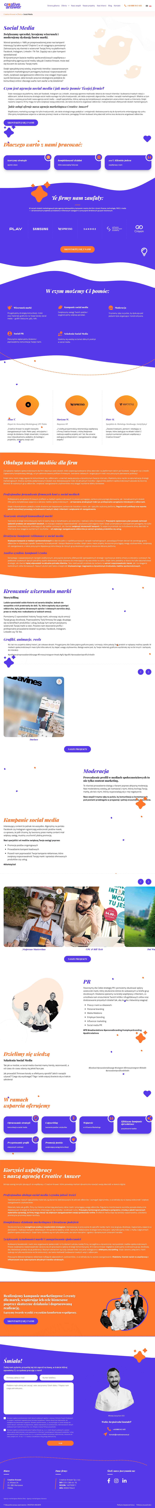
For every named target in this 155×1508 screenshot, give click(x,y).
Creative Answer (10, 14)
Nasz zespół (76, 5)
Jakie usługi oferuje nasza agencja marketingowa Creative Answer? (48, 106)
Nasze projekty (89, 5)
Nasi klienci (101, 5)
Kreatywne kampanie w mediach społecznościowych (30, 540)
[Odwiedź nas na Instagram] (116, 1482)
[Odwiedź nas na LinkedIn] (124, 1482)
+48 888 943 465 (119, 1429)
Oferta (64, 5)
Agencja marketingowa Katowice (36, 1498)
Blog (110, 5)
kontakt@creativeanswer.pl (119, 1434)
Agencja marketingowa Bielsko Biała (15, 1498)
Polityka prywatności (143, 1505)
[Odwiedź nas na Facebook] (108, 1482)
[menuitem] (147, 5)
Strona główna (53, 5)
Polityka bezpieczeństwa (126, 1505)
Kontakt (117, 5)
